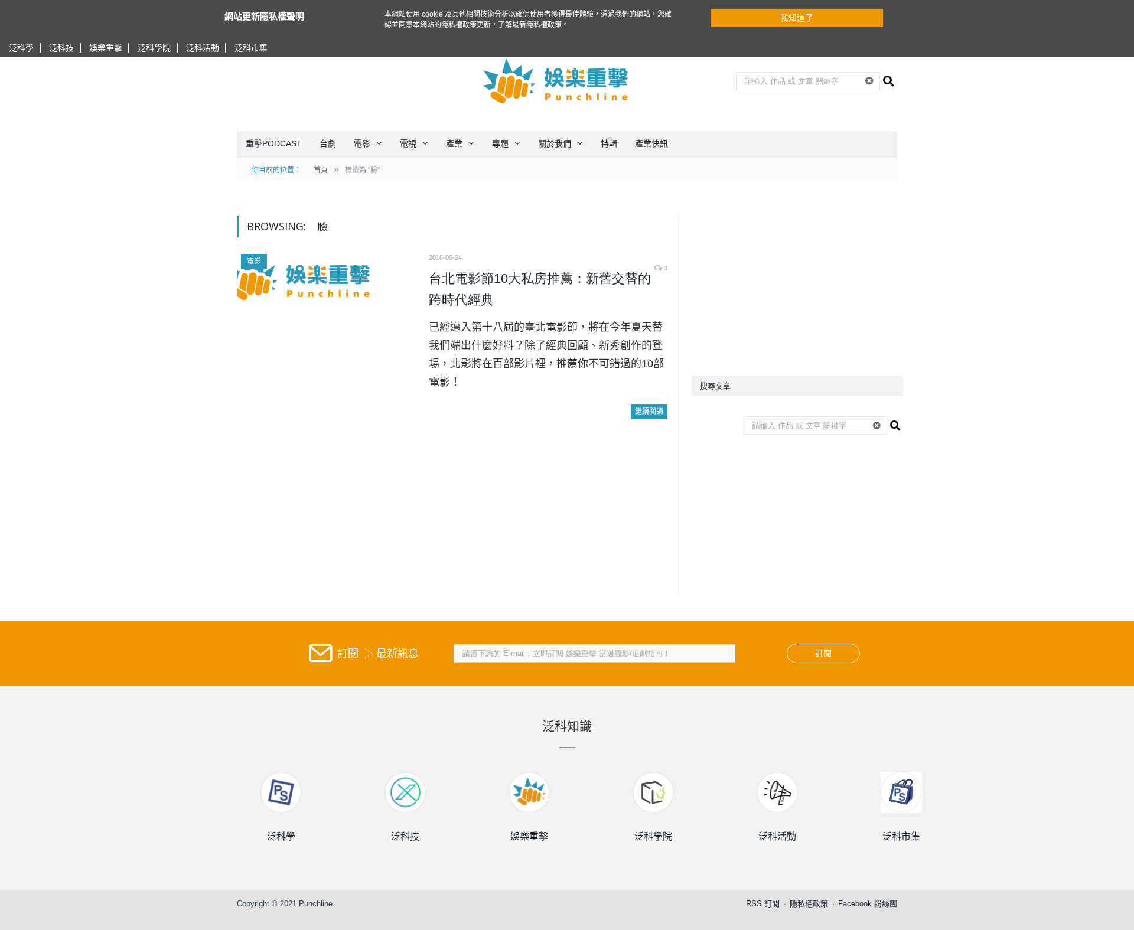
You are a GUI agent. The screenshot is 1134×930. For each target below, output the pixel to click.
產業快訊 (651, 143)
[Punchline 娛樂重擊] (556, 81)
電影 (362, 143)
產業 (454, 143)
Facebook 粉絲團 (867, 903)
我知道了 (796, 17)
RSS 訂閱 (763, 903)
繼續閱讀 (649, 411)
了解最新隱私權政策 (530, 25)
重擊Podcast (274, 143)
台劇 (328, 143)
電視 (408, 143)
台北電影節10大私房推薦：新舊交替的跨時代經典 (540, 289)
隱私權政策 (809, 903)
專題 (500, 143)
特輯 (609, 143)
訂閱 (823, 653)
